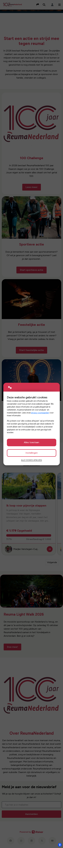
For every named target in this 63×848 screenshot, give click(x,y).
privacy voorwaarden (40, 412)
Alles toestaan (31, 442)
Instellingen (31, 452)
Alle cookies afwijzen (31, 460)
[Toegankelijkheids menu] (60, 845)
